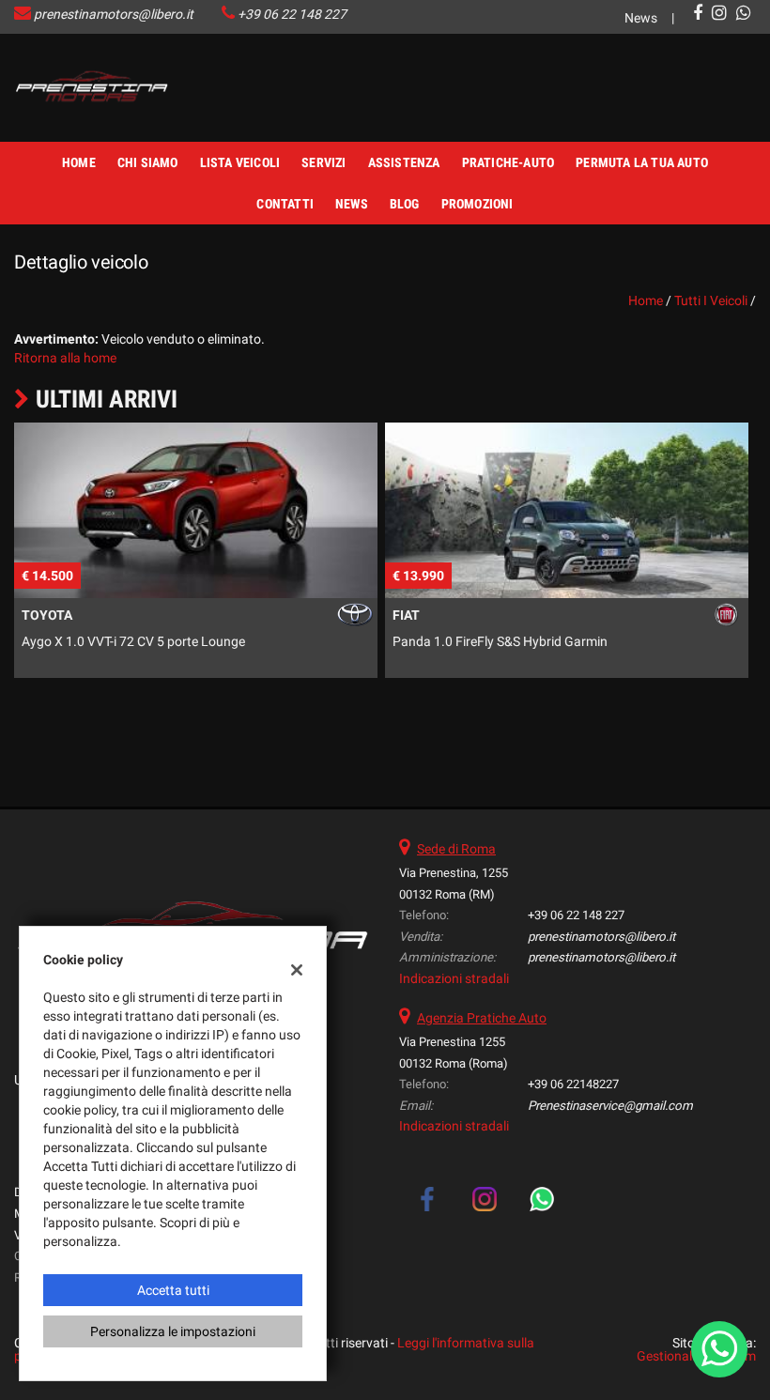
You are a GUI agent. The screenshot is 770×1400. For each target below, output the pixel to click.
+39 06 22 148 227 (292, 14)
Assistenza (404, 162)
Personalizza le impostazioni (172, 1331)
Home (79, 162)
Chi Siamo (147, 162)
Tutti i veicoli (710, 300)
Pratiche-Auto (508, 162)
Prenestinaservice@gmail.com (610, 1106)
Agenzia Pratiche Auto (482, 1017)
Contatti (285, 203)
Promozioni (477, 203)
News (640, 17)
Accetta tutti (173, 1290)
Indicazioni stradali (454, 978)
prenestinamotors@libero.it (113, 14)
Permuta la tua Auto (642, 162)
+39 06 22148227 (573, 1084)
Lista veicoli (240, 162)
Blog (405, 203)
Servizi (323, 162)
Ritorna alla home (65, 357)
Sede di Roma (456, 848)
